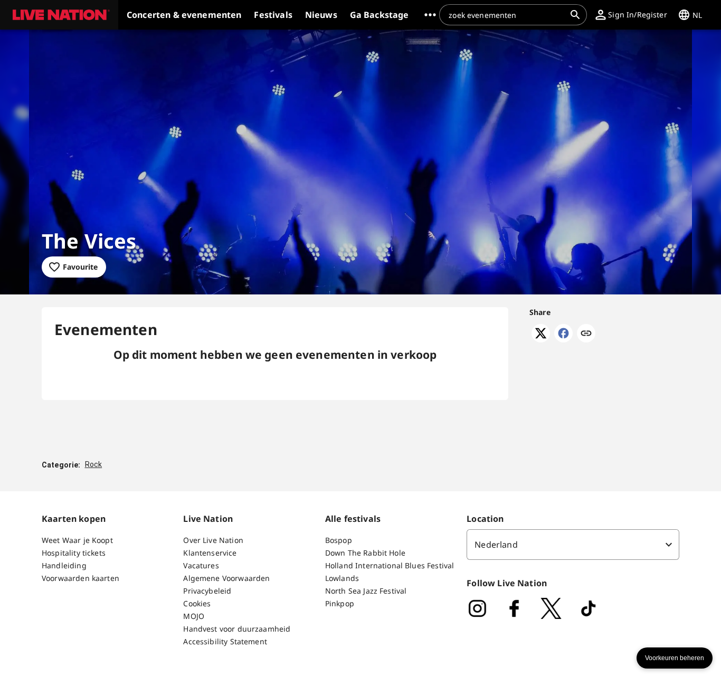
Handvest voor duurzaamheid (236, 629)
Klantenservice (209, 553)
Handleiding (64, 565)
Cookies (197, 603)
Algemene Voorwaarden (226, 578)
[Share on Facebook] (563, 339)
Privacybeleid (207, 591)
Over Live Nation (213, 540)
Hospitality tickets (74, 553)
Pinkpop (339, 603)
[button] (59, 15)
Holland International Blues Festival (389, 565)
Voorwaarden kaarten (80, 578)
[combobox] (506, 14)
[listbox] (573, 544)
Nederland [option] (496, 544)
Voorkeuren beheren (674, 658)
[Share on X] (541, 339)
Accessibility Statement (225, 641)
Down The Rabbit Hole (365, 553)
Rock (93, 464)
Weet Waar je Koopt (77, 540)
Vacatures (201, 565)
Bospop (338, 540)
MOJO (193, 616)
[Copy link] (586, 334)
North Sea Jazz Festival (365, 591)
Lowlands (342, 578)
